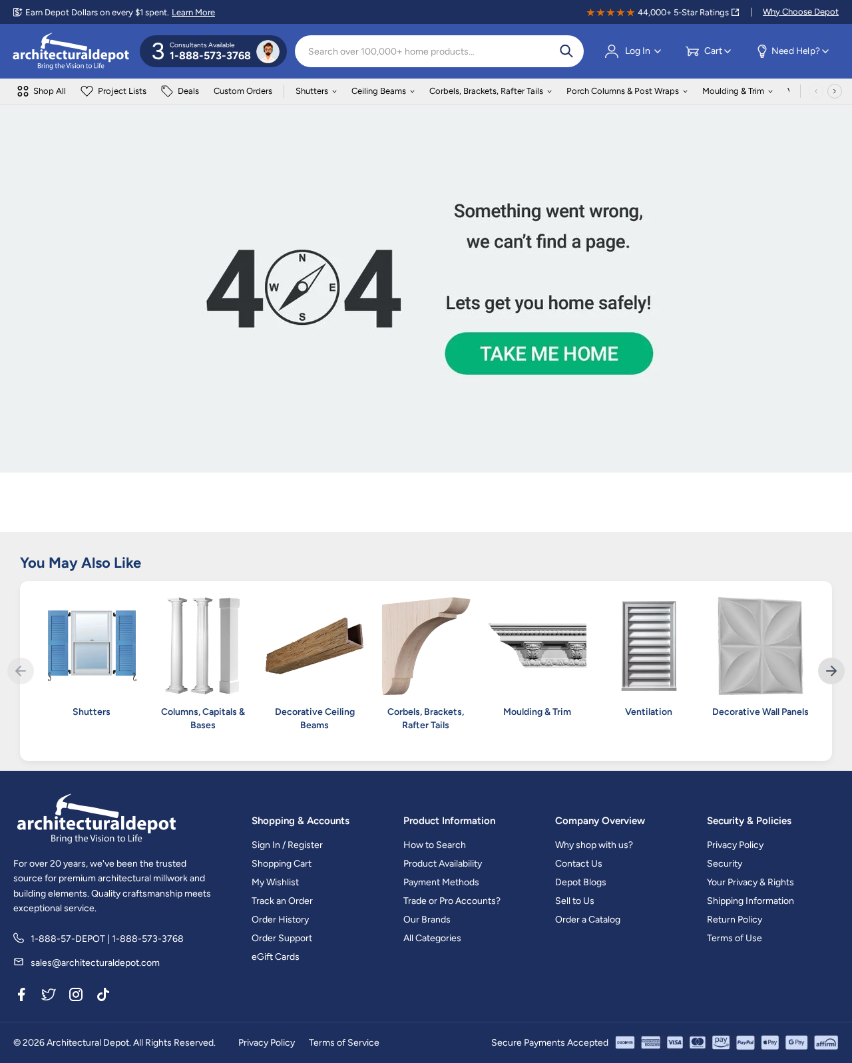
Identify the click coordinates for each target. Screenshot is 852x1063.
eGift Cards (276, 956)
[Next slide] (831, 671)
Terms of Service (344, 1042)
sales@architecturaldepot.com (95, 962)
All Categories (432, 938)
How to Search (434, 845)
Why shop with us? (594, 845)
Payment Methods (441, 882)
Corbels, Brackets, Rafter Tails (486, 91)
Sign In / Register (287, 845)
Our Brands (427, 919)
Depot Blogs (580, 882)
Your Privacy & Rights (750, 882)
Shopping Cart (282, 863)
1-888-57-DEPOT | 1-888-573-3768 (107, 939)
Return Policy (734, 919)
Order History (280, 919)
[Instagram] (76, 997)
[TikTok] (103, 997)
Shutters (312, 91)
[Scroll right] (834, 91)
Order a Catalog (587, 919)
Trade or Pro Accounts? (452, 901)
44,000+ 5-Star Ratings (683, 12)
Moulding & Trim (733, 91)
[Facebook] (21, 997)
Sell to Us (574, 901)
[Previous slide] (20, 671)
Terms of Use (734, 938)
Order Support (282, 938)
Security (724, 863)
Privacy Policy (735, 845)
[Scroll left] (816, 91)
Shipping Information (750, 901)
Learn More (193, 12)
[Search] (566, 51)
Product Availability (442, 863)
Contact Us (578, 863)
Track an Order (282, 901)
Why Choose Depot (801, 12)
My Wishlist (275, 882)
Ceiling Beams (378, 91)
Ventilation (648, 712)
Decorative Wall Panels (760, 712)
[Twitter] (49, 997)
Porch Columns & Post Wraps (622, 91)
